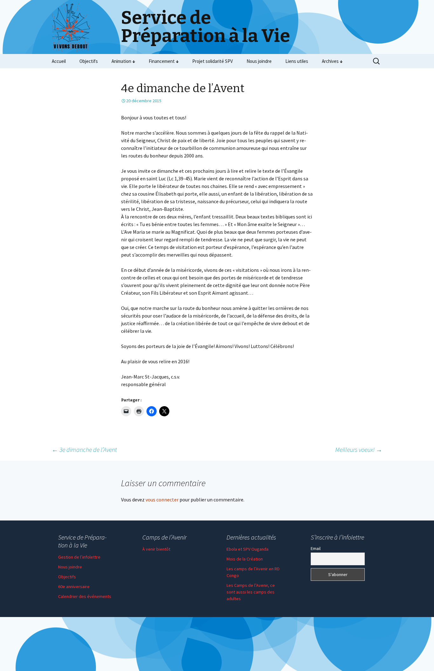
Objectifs (88, 61)
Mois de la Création (245, 559)
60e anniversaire (74, 586)
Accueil (59, 61)
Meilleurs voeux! (358, 449)
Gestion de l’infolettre (79, 557)
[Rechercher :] (376, 61)
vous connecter (162, 499)
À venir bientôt (156, 549)
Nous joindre (259, 61)
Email (316, 548)
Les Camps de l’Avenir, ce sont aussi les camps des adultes (251, 591)
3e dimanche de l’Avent (84, 449)
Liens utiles (296, 61)
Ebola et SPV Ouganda (247, 549)
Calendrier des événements (84, 596)
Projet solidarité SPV (212, 61)
